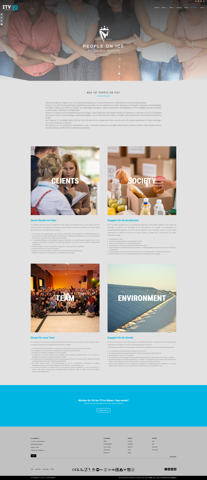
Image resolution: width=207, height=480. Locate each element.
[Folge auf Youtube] (175, 469)
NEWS (153, 444)
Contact (52, 469)
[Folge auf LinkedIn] (172, 469)
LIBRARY (129, 452)
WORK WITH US (106, 452)
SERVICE (171, 7)
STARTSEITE (156, 7)
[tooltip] (1, 14)
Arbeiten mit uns (103, 410)
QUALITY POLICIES (107, 447)
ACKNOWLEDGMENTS (108, 444)
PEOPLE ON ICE (193, 7)
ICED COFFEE (154, 447)
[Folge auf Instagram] (169, 469)
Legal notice (38, 469)
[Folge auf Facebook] (166, 469)
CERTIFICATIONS (107, 450)
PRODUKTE (163, 7)
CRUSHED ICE (130, 444)
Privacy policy (46, 469)
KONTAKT (202, 7)
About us (186, 7)
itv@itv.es (45, 450)
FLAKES (129, 450)
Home (32, 469)
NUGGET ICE (130, 447)
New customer (173, 456)
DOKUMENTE (179, 7)
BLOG (153, 441)
